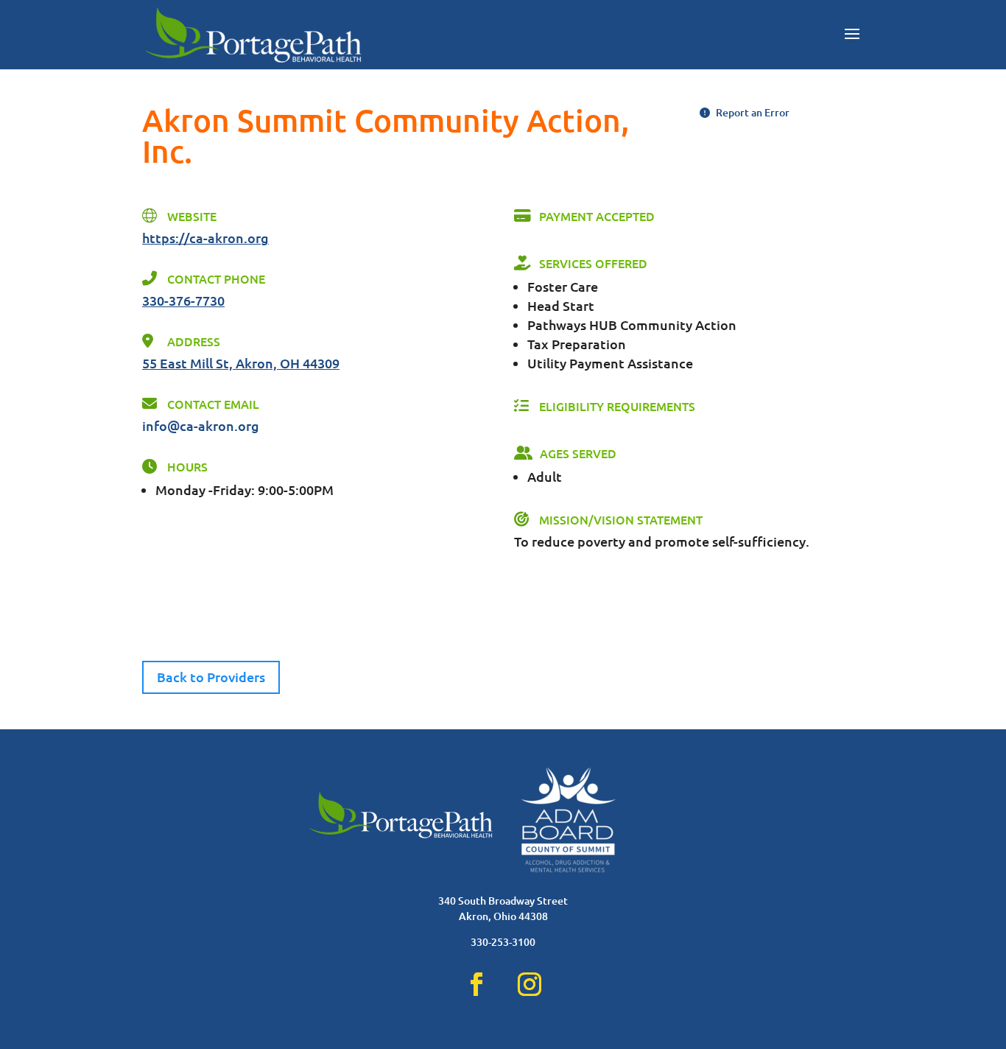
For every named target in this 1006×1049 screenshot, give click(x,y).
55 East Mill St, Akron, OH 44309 (241, 362)
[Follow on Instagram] (529, 984)
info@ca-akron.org (200, 425)
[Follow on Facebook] (476, 984)
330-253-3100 (503, 942)
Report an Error (751, 112)
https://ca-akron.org (205, 237)
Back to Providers (211, 676)
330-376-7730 (183, 300)
